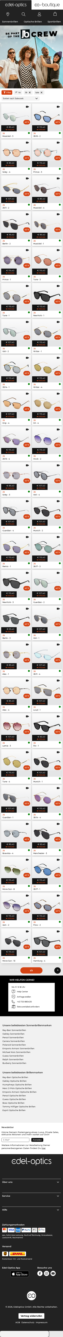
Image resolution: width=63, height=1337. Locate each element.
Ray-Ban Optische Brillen (15, 1077)
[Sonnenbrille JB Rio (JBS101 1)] (47, 725)
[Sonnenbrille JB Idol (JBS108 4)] (47, 474)
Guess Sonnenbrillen (13, 1056)
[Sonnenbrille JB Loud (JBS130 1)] (47, 689)
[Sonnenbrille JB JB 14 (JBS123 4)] (47, 797)
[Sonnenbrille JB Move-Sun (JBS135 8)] (16, 869)
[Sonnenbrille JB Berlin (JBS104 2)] (16, 223)
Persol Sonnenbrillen (13, 1037)
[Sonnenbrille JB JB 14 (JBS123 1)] (16, 367)
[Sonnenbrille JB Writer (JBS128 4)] (47, 367)
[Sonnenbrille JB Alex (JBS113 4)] (16, 689)
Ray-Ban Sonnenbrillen (14, 1030)
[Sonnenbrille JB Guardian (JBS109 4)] (16, 510)
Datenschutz (27, 1322)
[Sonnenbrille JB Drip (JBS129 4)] (16, 403)
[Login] (39, 14)
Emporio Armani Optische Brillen (19, 1092)
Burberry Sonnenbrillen (14, 1063)
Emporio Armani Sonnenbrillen (18, 1048)
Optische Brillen (33, 21)
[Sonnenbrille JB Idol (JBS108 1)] (47, 618)
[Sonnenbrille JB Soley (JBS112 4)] (16, 152)
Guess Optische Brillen (14, 1099)
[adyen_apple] (34, 1230)
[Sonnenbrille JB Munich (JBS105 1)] (47, 761)
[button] (15, 5)
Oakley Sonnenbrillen (13, 1034)
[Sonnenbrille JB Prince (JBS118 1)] (16, 259)
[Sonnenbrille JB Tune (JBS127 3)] (47, 259)
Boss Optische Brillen (13, 1103)
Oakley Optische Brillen (14, 1081)
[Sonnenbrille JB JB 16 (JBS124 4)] (16, 438)
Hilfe (4, 1209)
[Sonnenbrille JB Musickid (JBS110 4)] (47, 187)
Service (6, 1196)
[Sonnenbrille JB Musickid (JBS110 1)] (47, 223)
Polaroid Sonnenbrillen (14, 1045)
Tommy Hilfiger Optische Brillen (18, 1106)
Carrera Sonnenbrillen (13, 1041)
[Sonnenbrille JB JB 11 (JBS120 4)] (47, 653)
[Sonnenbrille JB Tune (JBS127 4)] (16, 761)
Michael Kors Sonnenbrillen (16, 1052)
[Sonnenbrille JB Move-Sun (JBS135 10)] (16, 940)
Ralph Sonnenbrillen (12, 1059)
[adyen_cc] (4, 1230)
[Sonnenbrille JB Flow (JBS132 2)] (47, 904)
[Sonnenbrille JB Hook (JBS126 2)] (47, 438)
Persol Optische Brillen (14, 1095)
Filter (8, 92)
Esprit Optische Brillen (14, 1110)
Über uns (7, 1182)
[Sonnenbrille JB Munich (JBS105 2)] (47, 510)
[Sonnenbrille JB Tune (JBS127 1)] (16, 295)
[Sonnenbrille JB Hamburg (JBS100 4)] (47, 940)
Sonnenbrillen (10, 21)
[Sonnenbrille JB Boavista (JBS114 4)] (16, 833)
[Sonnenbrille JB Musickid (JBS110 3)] (16, 116)
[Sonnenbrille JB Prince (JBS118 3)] (47, 152)
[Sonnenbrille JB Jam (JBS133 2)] (16, 904)
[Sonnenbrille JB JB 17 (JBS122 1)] (47, 869)
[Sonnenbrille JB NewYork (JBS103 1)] (47, 295)
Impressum (42, 1322)
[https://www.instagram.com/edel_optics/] (46, 1274)
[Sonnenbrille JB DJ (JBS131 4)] (47, 403)
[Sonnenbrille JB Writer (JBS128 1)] (47, 331)
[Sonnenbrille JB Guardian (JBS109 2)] (47, 582)
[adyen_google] (41, 1230)
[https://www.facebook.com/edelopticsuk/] (40, 1274)
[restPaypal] (26, 1230)
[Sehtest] (8, 14)
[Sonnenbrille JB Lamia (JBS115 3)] (16, 725)
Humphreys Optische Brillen (17, 1084)
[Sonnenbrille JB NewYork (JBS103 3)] (16, 582)
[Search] (23, 14)
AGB (17, 1322)
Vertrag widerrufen (31, 1316)
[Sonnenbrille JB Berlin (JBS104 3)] (16, 618)
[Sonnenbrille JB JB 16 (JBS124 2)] (47, 116)
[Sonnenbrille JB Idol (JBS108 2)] (16, 331)
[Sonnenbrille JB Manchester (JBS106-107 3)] (47, 833)
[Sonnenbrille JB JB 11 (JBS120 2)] (16, 187)
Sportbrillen (54, 21)
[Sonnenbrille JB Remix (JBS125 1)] (16, 546)
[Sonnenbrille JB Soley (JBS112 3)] (16, 474)
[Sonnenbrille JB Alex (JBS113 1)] (16, 653)
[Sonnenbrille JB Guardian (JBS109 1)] (16, 797)
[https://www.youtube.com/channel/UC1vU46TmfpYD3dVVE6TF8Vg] (53, 1274)
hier (44, 1148)
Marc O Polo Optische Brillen (17, 1088)
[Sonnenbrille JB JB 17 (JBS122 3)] (47, 546)
